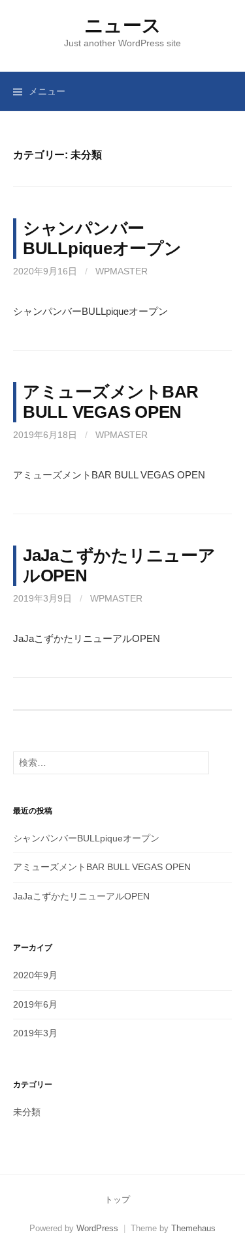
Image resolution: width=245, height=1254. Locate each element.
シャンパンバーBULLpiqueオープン (86, 838)
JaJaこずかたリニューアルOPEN (81, 896)
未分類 (27, 1112)
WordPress (97, 1228)
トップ (117, 1199)
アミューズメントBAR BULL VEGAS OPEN (102, 867)
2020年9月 (35, 975)
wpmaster (121, 271)
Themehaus (193, 1228)
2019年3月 (35, 1033)
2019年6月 (35, 1004)
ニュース (122, 25)
